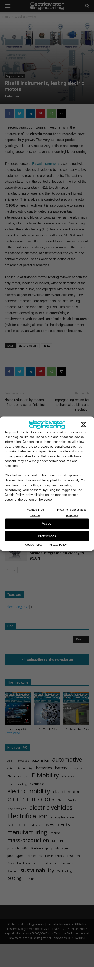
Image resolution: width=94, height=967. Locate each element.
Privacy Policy (58, 544)
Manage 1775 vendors (35, 512)
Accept (47, 523)
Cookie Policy (33, 544)
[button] (83, 424)
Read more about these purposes (71, 512)
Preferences (47, 536)
